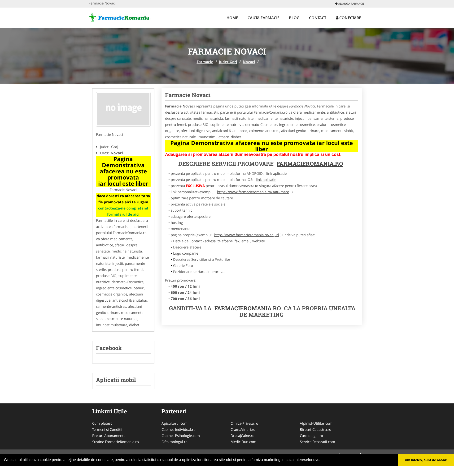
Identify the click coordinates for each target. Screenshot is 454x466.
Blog (294, 17)
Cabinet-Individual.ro (179, 429)
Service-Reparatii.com (317, 441)
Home (232, 17)
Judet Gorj (228, 61)
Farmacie (205, 61)
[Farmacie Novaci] (123, 109)
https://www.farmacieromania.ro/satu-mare (253, 191)
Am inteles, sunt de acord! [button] (426, 460)
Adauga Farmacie (351, 4)
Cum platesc (102, 423)
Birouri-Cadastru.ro (315, 429)
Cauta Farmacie (263, 17)
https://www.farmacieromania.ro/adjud (246, 234)
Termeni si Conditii (107, 429)
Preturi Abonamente (108, 435)
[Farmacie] (120, 17)
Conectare (349, 17)
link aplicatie (276, 173)
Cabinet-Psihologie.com (181, 435)
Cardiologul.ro (311, 435)
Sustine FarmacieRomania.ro (115, 441)
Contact (317, 17)
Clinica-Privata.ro (244, 423)
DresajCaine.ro (242, 435)
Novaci (249, 61)
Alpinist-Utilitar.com (316, 423)
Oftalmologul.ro (175, 441)
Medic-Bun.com (243, 441)
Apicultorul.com (175, 423)
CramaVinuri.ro (243, 429)
